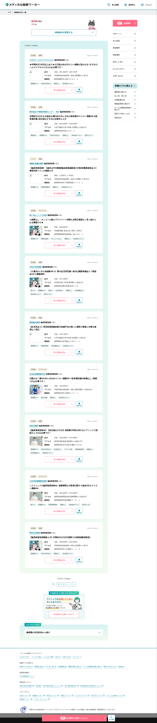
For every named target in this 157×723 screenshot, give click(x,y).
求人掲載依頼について (27, 676)
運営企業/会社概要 (26, 686)
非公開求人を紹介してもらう (74, 718)
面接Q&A (117, 118)
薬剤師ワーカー (25, 699)
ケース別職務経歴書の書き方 (123, 109)
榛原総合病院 (35, 322)
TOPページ (117, 34)
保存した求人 (118, 62)
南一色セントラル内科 (38, 215)
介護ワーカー (24, 695)
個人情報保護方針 (70, 686)
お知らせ (58, 657)
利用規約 (39, 686)
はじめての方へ (119, 69)
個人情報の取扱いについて (52, 686)
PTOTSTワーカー (96, 695)
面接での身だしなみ (122, 114)
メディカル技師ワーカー (114, 695)
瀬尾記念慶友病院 (36, 163)
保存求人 (132, 5)
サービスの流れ (36, 657)
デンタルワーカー (81, 695)
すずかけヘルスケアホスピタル (42, 60)
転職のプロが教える (124, 86)
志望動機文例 (119, 100)
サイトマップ (77, 657)
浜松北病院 (34, 426)
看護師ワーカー (37, 695)
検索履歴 (116, 48)
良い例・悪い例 (120, 96)
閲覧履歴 (116, 55)
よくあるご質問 (48, 657)
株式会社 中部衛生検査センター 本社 (44, 112)
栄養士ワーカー (66, 695)
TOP (9, 12)
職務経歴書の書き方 (122, 104)
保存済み (79, 91)
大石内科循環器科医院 (38, 481)
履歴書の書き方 (120, 92)
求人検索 (115, 5)
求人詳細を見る (60, 90)
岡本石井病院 (35, 533)
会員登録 (124, 23)
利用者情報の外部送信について (90, 686)
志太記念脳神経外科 (37, 374)
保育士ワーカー (52, 695)
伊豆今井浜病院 (36, 267)
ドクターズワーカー (40, 699)
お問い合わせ (118, 76)
